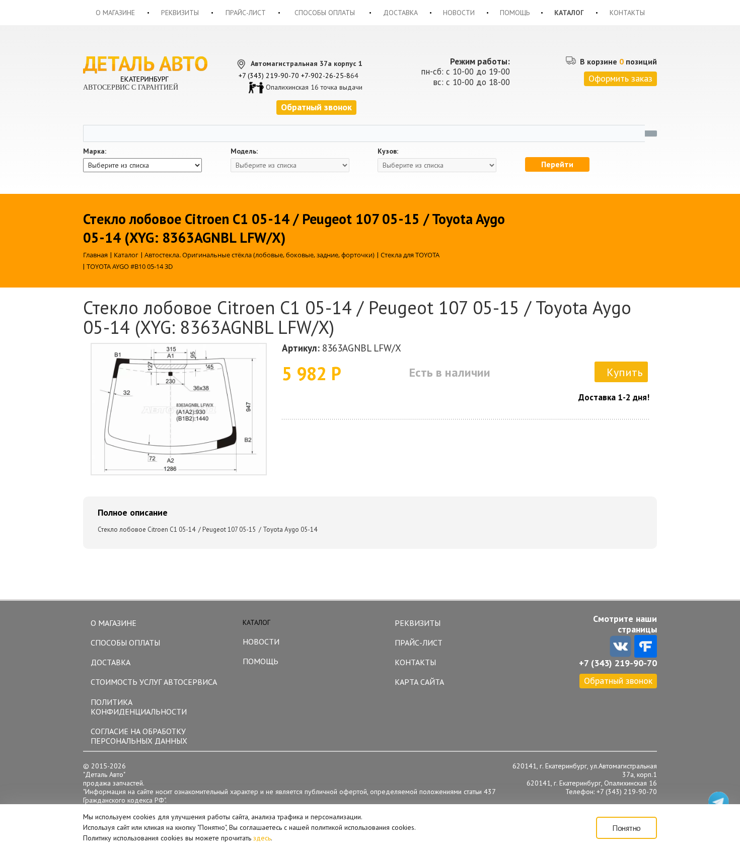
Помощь (515, 12)
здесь (262, 837)
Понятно (626, 828)
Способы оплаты (324, 12)
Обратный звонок (618, 680)
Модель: (244, 151)
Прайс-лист (246, 12)
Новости (459, 12)
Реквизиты (180, 12)
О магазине (115, 12)
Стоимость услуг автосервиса (154, 682)
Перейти (557, 164)
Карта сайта (419, 682)
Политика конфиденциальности (139, 707)
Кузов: (388, 151)
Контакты (627, 12)
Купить (624, 372)
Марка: (94, 151)
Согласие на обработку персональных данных (139, 736)
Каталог (569, 12)
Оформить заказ (620, 78)
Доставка (400, 12)
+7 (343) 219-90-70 (269, 75)
